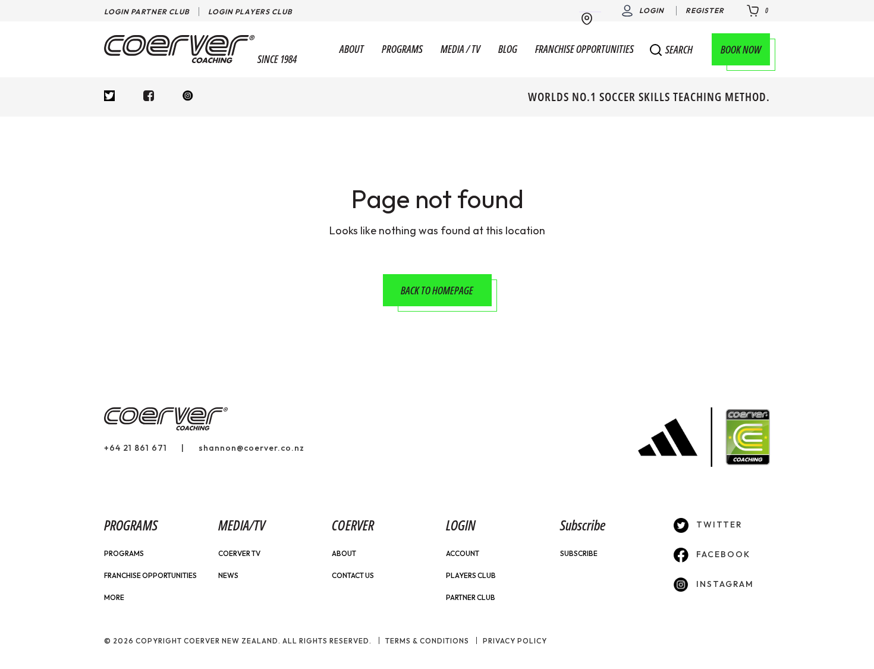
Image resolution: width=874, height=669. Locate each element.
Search (679, 49)
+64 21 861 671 (135, 447)
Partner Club (470, 597)
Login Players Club (250, 11)
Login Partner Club (147, 11)
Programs (402, 49)
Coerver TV (239, 553)
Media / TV (460, 49)
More (114, 597)
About (351, 49)
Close (751, 53)
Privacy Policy (515, 640)
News (228, 575)
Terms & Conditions (427, 640)
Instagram (723, 584)
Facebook (721, 554)
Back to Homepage (437, 290)
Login (651, 10)
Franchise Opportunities (584, 49)
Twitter (718, 524)
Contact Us (353, 575)
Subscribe (579, 553)
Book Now (741, 49)
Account (462, 553)
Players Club (471, 575)
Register (705, 10)
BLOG (507, 49)
